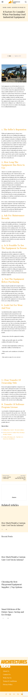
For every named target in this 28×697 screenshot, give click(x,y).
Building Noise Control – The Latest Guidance (13, 430)
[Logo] (14, 1)
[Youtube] (22, 694)
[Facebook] (14, 60)
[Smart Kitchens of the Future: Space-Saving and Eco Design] (14, 598)
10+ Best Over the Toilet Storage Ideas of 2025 (20, 478)
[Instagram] (10, 694)
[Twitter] (18, 694)
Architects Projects (18, 7)
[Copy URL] (11, 60)
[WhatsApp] (21, 60)
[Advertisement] (14, 39)
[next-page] (7, 529)
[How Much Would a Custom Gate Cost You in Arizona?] (14, 514)
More (9, 7)
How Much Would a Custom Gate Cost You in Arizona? (13, 524)
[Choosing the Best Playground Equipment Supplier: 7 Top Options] (14, 571)
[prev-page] (3, 529)
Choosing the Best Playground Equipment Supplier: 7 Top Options (11, 584)
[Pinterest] (18, 60)
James (14, 497)
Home (4, 7)
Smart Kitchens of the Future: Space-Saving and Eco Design (12, 612)
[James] (14, 491)
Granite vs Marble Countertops (7, 477)
